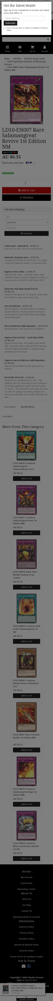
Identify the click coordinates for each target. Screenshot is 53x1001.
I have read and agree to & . (27, 29)
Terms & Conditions (32, 28)
